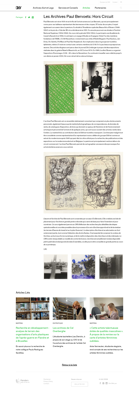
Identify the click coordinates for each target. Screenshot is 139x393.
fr (121, 2)
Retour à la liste (69, 365)
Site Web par (112, 383)
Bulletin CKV (80, 384)
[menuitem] (43, 8)
